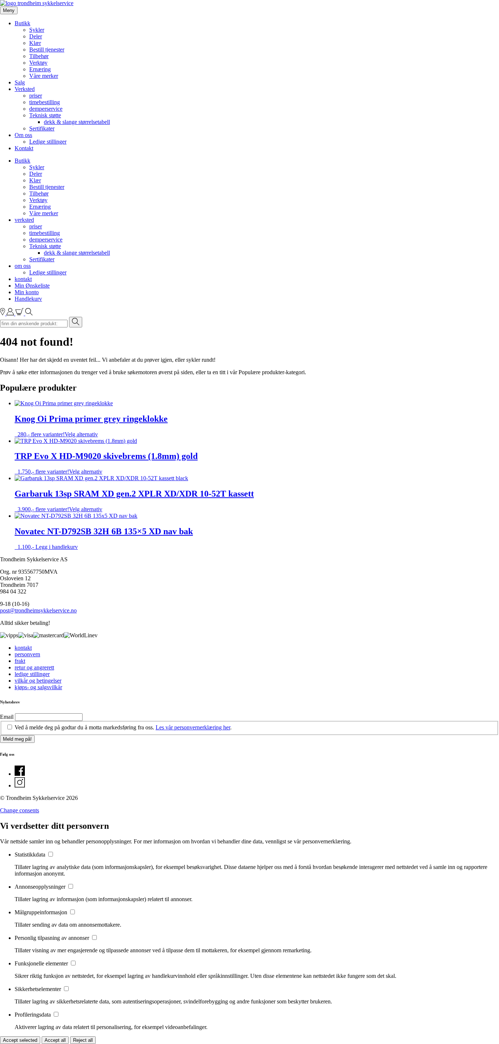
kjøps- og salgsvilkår (38, 687)
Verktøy (38, 63)
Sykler (36, 30)
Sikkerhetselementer (38, 989)
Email (7, 717)
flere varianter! (91, 425)
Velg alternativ (81, 434)
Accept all (55, 1040)
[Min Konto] (11, 313)
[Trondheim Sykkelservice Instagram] (20, 785)
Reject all (83, 1040)
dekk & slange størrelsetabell (77, 122)
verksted (24, 220)
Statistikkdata (31, 854)
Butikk (22, 23)
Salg (20, 82)
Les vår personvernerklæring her (193, 727)
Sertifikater (41, 128)
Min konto (27, 292)
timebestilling (44, 102)
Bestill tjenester (46, 49)
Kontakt (24, 148)
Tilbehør (39, 56)
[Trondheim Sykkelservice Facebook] (20, 774)
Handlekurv (28, 299)
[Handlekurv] (20, 313)
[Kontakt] (3, 313)
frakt (20, 661)
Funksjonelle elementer (42, 963)
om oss (23, 266)
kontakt (23, 279)
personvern (27, 654)
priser (35, 95)
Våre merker (43, 76)
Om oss (23, 135)
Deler (35, 36)
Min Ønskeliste (32, 285)
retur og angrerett (34, 667)
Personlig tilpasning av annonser (53, 938)
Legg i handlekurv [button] (56, 547)
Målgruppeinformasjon (42, 912)
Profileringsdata (33, 1014)
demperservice (45, 109)
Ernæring (40, 69)
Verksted (25, 89)
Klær (35, 43)
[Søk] (75, 322)
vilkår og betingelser (38, 680)
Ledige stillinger (47, 141)
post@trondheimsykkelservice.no (38, 610)
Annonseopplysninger (41, 887)
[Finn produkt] (29, 313)
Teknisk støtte (45, 115)
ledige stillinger (32, 674)
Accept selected (20, 1040)
